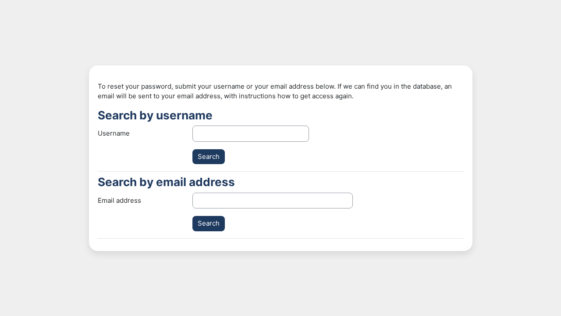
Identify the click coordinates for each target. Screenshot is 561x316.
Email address (119, 200)
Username (114, 133)
